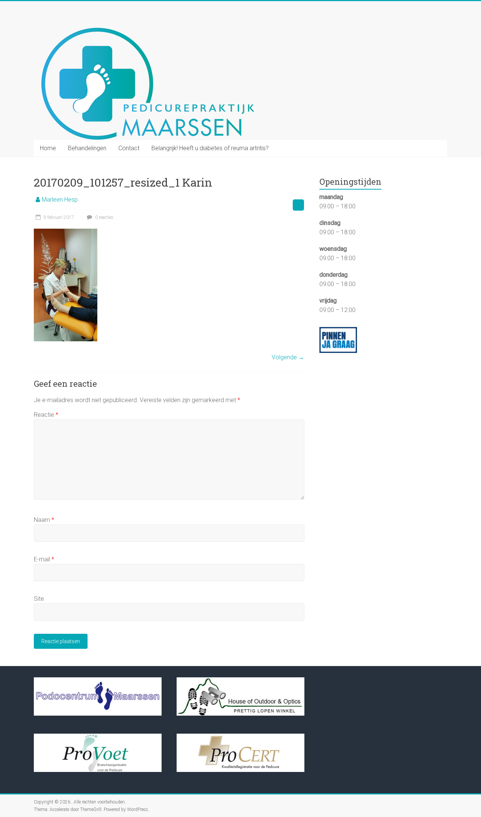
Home (48, 148)
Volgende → (288, 357)
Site (39, 598)
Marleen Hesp (60, 199)
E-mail (44, 559)
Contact (128, 148)
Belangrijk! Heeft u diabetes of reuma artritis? (210, 148)
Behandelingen (87, 148)
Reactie (46, 414)
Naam (44, 519)
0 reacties (103, 217)
